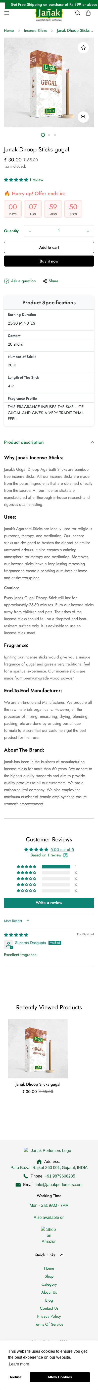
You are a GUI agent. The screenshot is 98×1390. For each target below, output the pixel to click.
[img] (16, 935)
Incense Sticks (35, 30)
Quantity (11, 231)
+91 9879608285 (60, 1176)
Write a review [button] (49, 902)
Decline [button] (15, 1377)
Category (49, 1284)
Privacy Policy (49, 1316)
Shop (49, 1276)
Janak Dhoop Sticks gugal (38, 1084)
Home (9, 30)
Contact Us (49, 1308)
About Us (49, 1292)
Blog (49, 1300)
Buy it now (49, 261)
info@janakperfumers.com (59, 1185)
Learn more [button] (19, 1364)
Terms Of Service (49, 1324)
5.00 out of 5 (62, 849)
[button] (16, 180)
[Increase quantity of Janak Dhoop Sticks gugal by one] (88, 231)
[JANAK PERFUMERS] (49, 13)
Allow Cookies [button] (59, 1377)
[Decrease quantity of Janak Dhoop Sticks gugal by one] (30, 231)
